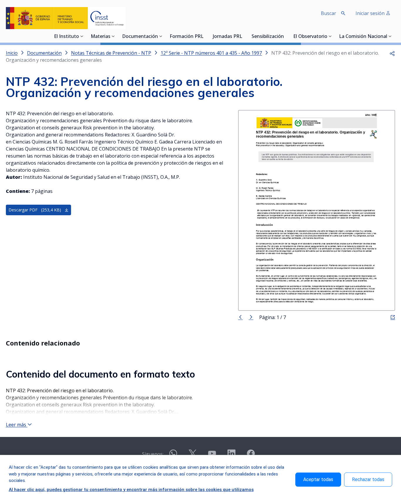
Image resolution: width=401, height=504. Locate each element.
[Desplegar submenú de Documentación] (161, 36)
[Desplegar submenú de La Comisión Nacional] (390, 36)
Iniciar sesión (370, 13)
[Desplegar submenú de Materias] (113, 36)
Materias (100, 36)
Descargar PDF (35, 210)
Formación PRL (186, 36)
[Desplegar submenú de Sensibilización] (285, 36)
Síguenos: (153, 454)
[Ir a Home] (66, 18)
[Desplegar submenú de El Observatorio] (330, 36)
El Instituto (66, 36)
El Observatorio (310, 36)
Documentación (140, 36)
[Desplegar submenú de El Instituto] (82, 36)
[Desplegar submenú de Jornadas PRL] (244, 36)
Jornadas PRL (227, 36)
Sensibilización (268, 36)
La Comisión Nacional (363, 36)
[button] (392, 52)
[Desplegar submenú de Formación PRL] (205, 36)
